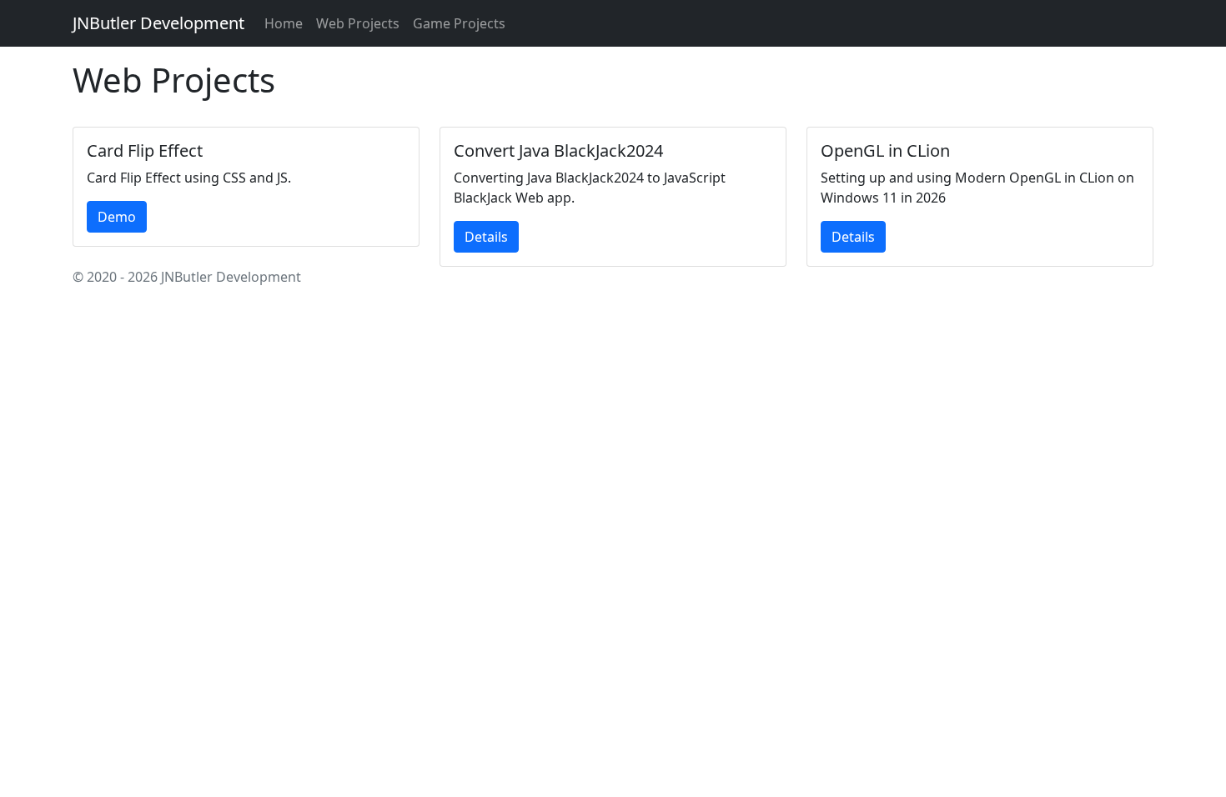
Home (283, 23)
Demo (117, 217)
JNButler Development (158, 23)
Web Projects (357, 23)
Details (486, 237)
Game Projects (459, 23)
